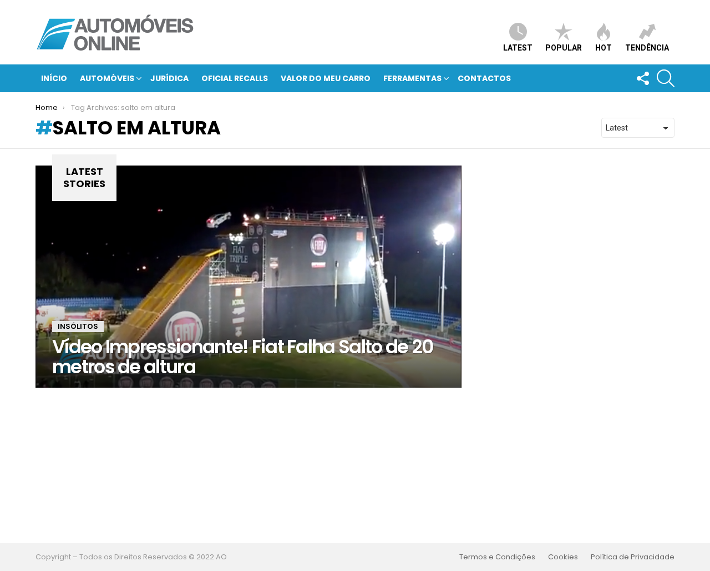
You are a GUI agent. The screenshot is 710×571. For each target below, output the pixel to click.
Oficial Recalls (234, 78)
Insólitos (78, 326)
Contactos (484, 78)
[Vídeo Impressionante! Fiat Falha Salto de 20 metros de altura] (249, 277)
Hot (603, 47)
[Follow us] (642, 78)
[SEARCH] (665, 78)
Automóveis (107, 78)
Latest (517, 47)
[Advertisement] (355, 465)
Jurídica (169, 78)
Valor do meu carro (326, 78)
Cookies (563, 557)
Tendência (647, 47)
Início (54, 78)
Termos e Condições (497, 557)
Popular (563, 47)
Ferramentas (412, 78)
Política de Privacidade (632, 557)
